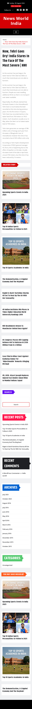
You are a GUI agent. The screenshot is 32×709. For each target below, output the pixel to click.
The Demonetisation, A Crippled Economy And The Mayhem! (15, 280)
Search (8, 392)
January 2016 (6, 533)
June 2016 (5, 512)
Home (5, 40)
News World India (16, 21)
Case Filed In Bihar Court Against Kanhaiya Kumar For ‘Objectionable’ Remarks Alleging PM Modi (15, 360)
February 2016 (7, 529)
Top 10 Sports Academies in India (15, 267)
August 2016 (6, 503)
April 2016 (5, 520)
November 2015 (7, 542)
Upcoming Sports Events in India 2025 (15, 193)
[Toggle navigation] (16, 32)
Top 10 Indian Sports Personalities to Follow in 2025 (14, 228)
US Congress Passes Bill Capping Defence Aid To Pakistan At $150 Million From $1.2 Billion (15, 342)
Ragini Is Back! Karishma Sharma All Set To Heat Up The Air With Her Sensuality (15, 296)
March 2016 (6, 525)
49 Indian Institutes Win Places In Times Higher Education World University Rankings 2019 (15, 312)
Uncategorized (7, 565)
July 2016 (5, 508)
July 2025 (5, 495)
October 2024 (7, 499)
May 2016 (5, 516)
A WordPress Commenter (11, 473)
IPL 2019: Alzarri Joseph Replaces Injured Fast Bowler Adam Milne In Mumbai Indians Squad (15, 378)
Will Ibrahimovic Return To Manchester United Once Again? (15, 327)
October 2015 (7, 546)
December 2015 (7, 538)
